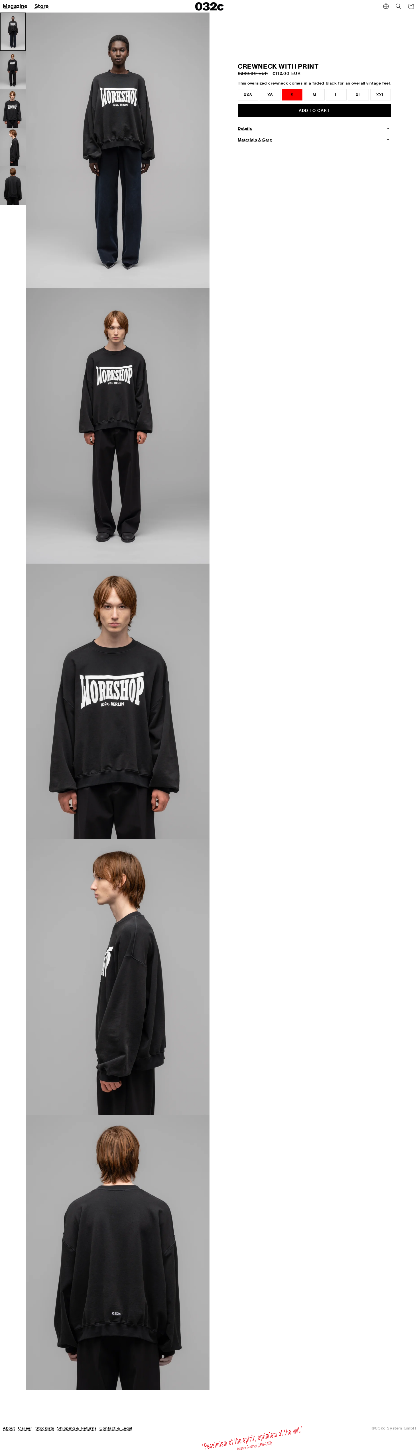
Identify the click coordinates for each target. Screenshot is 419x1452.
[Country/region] (386, 6)
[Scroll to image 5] (13, 185)
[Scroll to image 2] (13, 70)
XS (273, 96)
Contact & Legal (115, 1428)
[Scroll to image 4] (13, 147)
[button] (398, 6)
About (9, 1428)
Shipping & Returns (77, 1428)
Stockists (44, 1428)
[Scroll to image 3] (13, 108)
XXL (383, 96)
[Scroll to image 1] (13, 32)
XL (362, 96)
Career (25, 1428)
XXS (251, 96)
